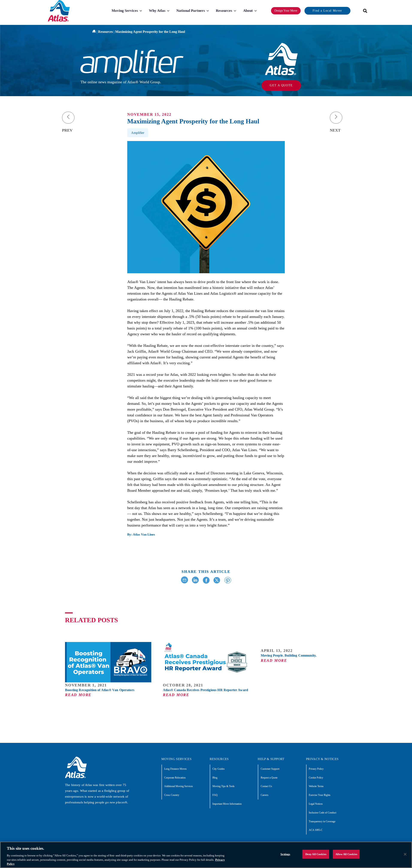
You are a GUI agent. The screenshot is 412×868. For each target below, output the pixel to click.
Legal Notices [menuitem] (316, 803)
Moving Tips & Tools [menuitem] (223, 786)
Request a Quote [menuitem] (269, 777)
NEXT (335, 130)
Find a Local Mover (327, 10)
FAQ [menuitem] (215, 795)
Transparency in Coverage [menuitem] (322, 821)
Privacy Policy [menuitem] (316, 768)
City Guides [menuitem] (218, 768)
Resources (105, 31)
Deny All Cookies (315, 854)
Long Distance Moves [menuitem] (175, 768)
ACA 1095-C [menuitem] (316, 830)
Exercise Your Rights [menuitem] (319, 795)
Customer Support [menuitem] (270, 768)
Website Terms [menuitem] (316, 786)
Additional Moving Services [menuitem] (178, 786)
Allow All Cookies (346, 854)
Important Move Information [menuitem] (227, 803)
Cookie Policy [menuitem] (316, 777)
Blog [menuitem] (214, 777)
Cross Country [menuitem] (171, 795)
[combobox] (363, 10)
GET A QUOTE (281, 85)
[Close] (405, 854)
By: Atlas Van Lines (141, 534)
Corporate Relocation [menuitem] (175, 777)
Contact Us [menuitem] (266, 786)
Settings (285, 854)
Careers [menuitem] (264, 795)
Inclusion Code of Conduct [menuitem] (322, 812)
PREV (67, 130)
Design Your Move (285, 10)
